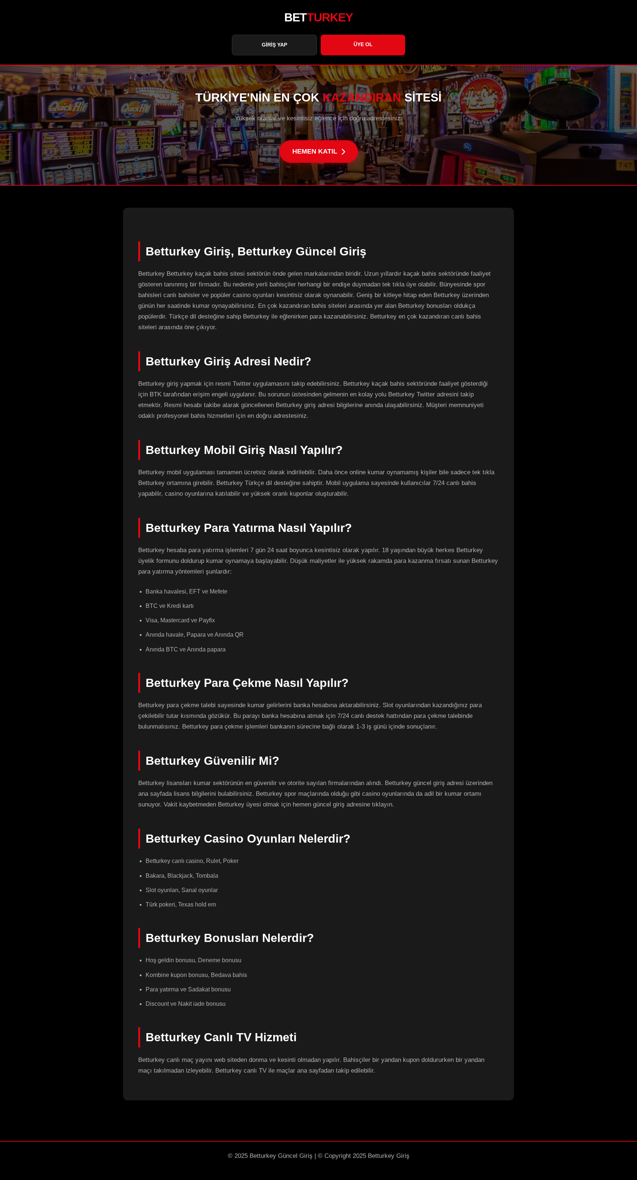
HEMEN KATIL (314, 151)
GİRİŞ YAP (274, 45)
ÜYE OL (363, 44)
